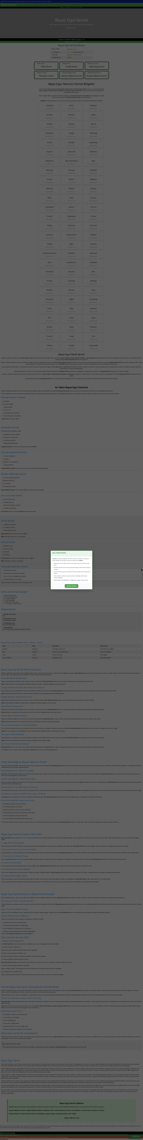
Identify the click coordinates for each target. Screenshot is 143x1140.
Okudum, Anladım (71, 586)
